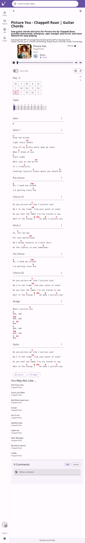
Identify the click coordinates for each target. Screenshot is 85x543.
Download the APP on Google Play (25, 40)
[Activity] (4, 37)
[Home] (4, 12)
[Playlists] (4, 21)
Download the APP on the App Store (55, 40)
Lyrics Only (24, 71)
